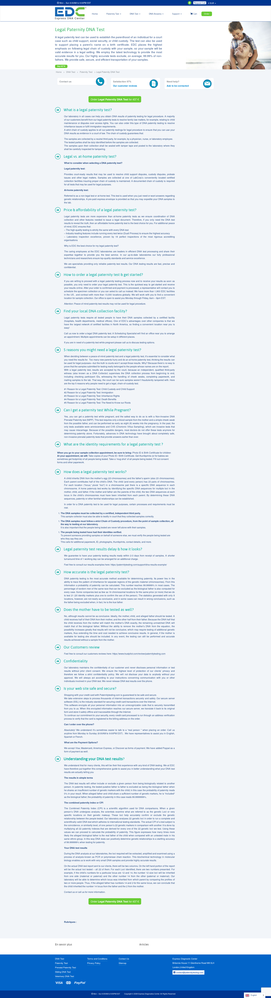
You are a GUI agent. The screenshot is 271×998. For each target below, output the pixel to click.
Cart (195, 14)
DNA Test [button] (134, 14)
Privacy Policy (93, 963)
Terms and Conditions (97, 958)
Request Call (199, 2)
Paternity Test (86, 71)
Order (206, 14)
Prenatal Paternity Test (65, 967)
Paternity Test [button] (113, 14)
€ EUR (211, 3)
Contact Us (124, 958)
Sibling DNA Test (63, 971)
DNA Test (70, 71)
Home (95, 14)
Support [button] (176, 14)
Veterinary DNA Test (64, 976)
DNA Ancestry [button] (155, 14)
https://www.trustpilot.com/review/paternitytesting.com (138, 653)
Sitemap (122, 963)
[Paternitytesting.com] (70, 13)
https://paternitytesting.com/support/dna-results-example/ (139, 564)
